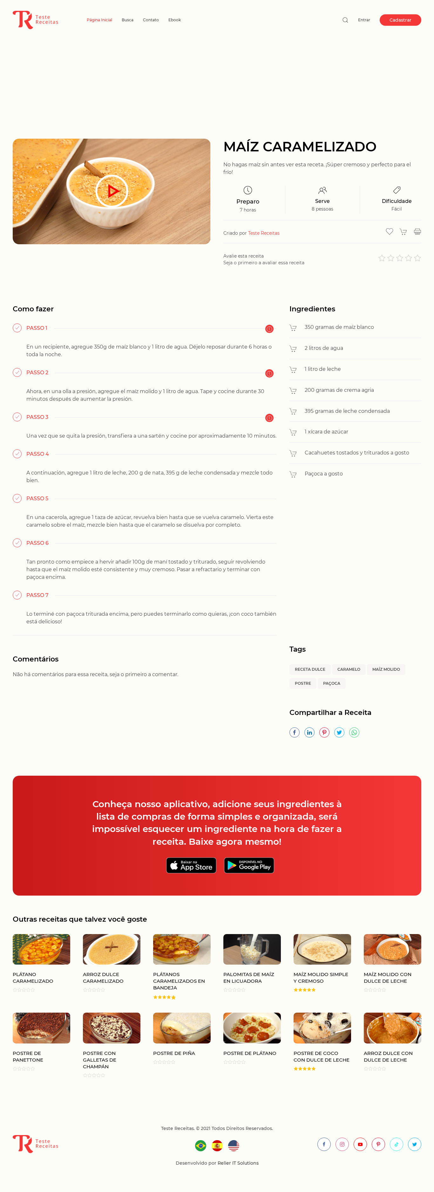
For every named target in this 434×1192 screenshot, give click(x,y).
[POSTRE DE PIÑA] (175, 1045)
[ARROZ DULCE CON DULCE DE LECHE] (386, 1045)
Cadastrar (400, 20)
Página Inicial (99, 19)
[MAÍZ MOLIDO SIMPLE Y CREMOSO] (316, 967)
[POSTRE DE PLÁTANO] (246, 1045)
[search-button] (345, 20)
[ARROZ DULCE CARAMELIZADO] (105, 967)
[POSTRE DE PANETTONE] (35, 1045)
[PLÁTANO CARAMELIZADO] (35, 967)
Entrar (364, 19)
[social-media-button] (324, 1144)
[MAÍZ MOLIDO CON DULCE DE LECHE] (386, 967)
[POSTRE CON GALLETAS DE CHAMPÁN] (105, 1045)
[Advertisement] (217, 90)
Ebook (174, 19)
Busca (127, 19)
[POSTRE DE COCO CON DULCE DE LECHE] (316, 1045)
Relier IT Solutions (237, 1163)
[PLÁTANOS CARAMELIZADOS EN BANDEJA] (175, 967)
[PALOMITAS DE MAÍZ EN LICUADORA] (246, 967)
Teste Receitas (264, 233)
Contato (151, 19)
